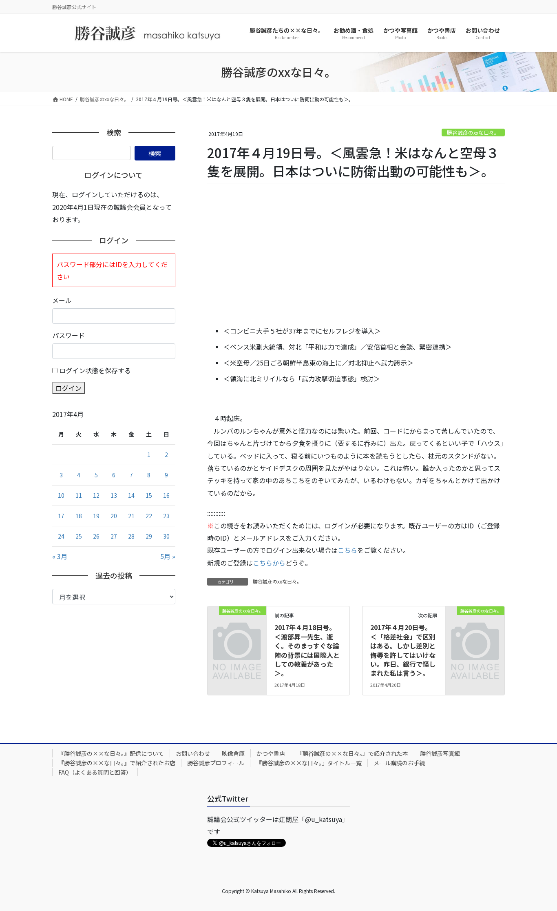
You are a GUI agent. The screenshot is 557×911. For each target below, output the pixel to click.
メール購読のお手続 (399, 763)
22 (149, 516)
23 (166, 516)
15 (149, 495)
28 (131, 536)
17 (61, 516)
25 (78, 536)
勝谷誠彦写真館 (440, 753)
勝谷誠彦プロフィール (215, 763)
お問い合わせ (193, 753)
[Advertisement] (356, 255)
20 (114, 516)
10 (61, 495)
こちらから (269, 563)
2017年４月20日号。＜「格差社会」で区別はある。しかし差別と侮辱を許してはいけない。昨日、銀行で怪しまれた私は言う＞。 (402, 650)
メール (62, 300)
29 (149, 536)
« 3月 (59, 556)
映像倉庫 (233, 753)
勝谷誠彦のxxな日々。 (473, 132)
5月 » (167, 556)
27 (114, 536)
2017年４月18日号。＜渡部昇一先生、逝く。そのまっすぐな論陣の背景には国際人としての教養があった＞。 (307, 650)
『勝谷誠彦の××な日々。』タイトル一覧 (309, 763)
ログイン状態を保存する (95, 370)
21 (131, 516)
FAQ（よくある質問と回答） (95, 772)
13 (114, 495)
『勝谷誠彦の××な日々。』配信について (111, 753)
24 (61, 536)
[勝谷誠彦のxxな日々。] (237, 623)
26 (96, 536)
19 (96, 516)
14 (131, 495)
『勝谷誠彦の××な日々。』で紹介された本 (352, 753)
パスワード (68, 335)
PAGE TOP (537, 876)
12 (96, 495)
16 (166, 495)
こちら (347, 550)
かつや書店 (270, 753)
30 (166, 536)
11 (78, 495)
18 (78, 516)
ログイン (68, 388)
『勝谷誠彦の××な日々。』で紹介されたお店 (116, 763)
